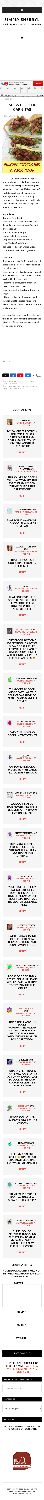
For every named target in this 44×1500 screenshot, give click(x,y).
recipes (8, 386)
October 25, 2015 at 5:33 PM (26, 1146)
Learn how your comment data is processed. (22, 1368)
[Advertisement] (22, 68)
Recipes (25, 381)
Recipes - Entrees (21, 386)
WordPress (18, 1494)
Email (21, 1325)
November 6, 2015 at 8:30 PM (26, 879)
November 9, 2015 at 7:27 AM (26, 682)
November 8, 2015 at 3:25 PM (26, 725)
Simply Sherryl (22, 19)
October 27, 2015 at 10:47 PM (26, 1063)
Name (21, 1312)
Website (21, 1338)
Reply (22, 452)
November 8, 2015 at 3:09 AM (26, 796)
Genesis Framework (26, 1491)
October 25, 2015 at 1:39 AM (26, 1224)
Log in (28, 1494)
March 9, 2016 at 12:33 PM (26, 513)
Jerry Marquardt (26, 1008)
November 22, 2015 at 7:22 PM (26, 552)
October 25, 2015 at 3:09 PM (26, 1186)
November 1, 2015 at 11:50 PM (26, 968)
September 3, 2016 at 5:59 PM (26, 424)
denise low (23, 1106)
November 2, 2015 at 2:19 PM (26, 928)
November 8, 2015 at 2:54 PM (26, 759)
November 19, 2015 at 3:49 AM (26, 633)
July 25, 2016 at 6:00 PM (26, 471)
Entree (17, 381)
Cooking (9, 381)
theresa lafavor (24, 629)
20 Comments (8, 99)
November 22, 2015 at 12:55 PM (26, 589)
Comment (21, 1282)
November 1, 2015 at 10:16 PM (26, 1014)
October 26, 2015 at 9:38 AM (26, 1109)
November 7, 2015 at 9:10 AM (26, 836)
